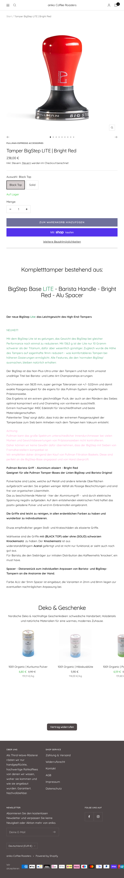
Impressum (53, 781)
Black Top (16, 184)
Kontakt (51, 768)
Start (9, 16)
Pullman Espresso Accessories (24, 143)
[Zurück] (7, 137)
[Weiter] (116, 137)
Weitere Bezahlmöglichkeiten (62, 241)
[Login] (109, 5)
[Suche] (14, 5)
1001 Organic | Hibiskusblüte (75, 666)
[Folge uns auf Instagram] (98, 816)
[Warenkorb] (116, 5)
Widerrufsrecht (55, 761)
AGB (48, 775)
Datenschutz (54, 788)
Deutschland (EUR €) (20, 845)
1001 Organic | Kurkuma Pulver (28, 666)
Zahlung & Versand (58, 755)
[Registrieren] (54, 832)
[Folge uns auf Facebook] (89, 816)
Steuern (26, 163)
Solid (32, 184)
